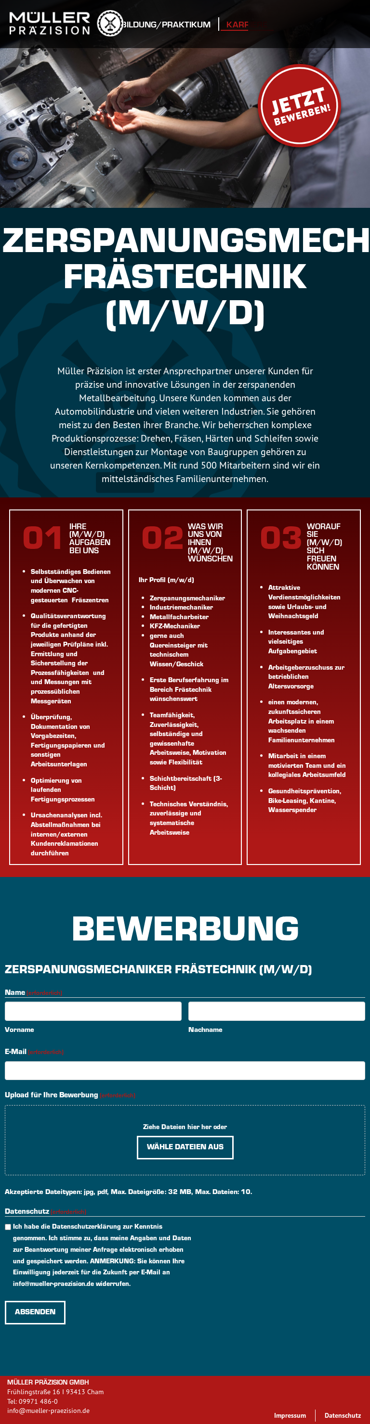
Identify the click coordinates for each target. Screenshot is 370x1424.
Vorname (19, 1029)
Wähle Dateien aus (185, 1146)
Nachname (205, 1029)
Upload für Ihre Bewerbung (70, 1094)
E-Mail (34, 1051)
